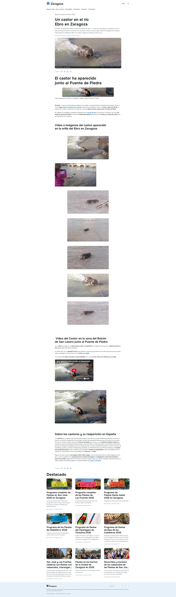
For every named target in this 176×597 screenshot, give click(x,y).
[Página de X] (119, 586)
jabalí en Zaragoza (68, 107)
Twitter (91, 460)
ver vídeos (77, 107)
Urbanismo (76, 9)
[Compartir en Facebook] (62, 71)
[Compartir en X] (65, 71)
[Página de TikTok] (125, 586)
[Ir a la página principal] (55, 3)
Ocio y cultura (59, 9)
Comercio (84, 9)
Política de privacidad (51, 593)
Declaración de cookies (60, 593)
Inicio (123, 3)
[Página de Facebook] (116, 586)
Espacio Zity (50, 9)
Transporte (91, 9)
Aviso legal (68, 593)
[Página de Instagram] (122, 586)
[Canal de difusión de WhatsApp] (129, 586)
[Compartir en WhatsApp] (68, 71)
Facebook (98, 460)
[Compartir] (71, 71)
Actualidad (68, 9)
